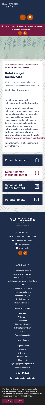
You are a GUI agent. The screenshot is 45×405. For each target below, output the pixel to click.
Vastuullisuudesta (22, 335)
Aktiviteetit (22, 317)
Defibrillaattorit (22, 299)
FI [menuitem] (39, 17)
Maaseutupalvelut (22, 367)
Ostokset (22, 331)
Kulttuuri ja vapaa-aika (22, 288)
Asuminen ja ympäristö (23, 274)
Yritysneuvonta (22, 346)
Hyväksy (8, 401)
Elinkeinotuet (22, 357)
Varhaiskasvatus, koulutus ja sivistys (22, 281)
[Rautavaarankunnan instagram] (25, 33)
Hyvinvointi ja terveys (22, 292)
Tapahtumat (31, 65)
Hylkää (19, 401)
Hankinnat (22, 360)
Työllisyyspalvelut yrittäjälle (22, 364)
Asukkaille (22, 265)
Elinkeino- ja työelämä (22, 278)
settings (27, 396)
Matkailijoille (22, 308)
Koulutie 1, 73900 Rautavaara (31, 26)
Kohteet (22, 313)
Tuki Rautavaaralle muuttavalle (22, 378)
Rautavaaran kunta (14, 65)
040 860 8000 (10, 26)
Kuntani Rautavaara (22, 270)
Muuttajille (22, 373)
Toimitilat (22, 349)
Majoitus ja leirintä (22, 324)
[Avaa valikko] (30, 17)
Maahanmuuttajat (22, 296)
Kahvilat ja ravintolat (22, 328)
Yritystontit (22, 353)
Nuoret (22, 285)
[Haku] (23, 17)
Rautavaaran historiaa (23, 303)
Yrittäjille (22, 340)
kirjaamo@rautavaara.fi (23, 29)
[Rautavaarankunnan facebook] (20, 33)
